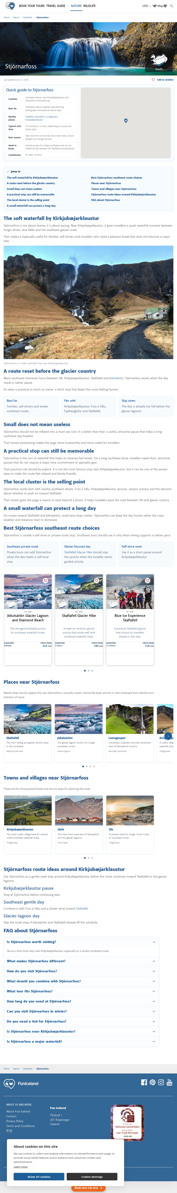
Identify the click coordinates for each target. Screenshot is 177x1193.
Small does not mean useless (24, 189)
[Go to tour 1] (85, 671)
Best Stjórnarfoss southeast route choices (116, 178)
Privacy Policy (14, 1121)
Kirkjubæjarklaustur (34, 119)
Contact (11, 1116)
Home (6, 17)
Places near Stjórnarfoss (106, 183)
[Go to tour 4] (94, 766)
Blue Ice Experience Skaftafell (130, 617)
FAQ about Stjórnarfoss (105, 200)
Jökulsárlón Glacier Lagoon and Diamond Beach (28, 617)
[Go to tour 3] (92, 671)
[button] (146, 6)
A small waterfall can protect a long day (31, 206)
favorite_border (165, 80)
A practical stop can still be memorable (30, 194)
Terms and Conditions (20, 1126)
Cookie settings (92, 1176)
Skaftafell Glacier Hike (78, 552)
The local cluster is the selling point (28, 200)
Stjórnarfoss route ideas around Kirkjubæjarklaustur (123, 194)
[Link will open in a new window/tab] (144, 1082)
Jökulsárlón (40, 116)
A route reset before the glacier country (31, 183)
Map (160, 6)
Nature (16, 17)
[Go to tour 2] (88, 671)
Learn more (20, 1166)
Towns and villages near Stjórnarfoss (113, 189)
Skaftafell (29, 116)
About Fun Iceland (18, 1111)
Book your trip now (86, 1188)
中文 (9, 1131)
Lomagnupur (52, 116)
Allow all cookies (39, 1176)
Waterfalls (27, 17)
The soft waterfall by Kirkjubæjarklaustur (32, 178)
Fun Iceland (11, 6)
